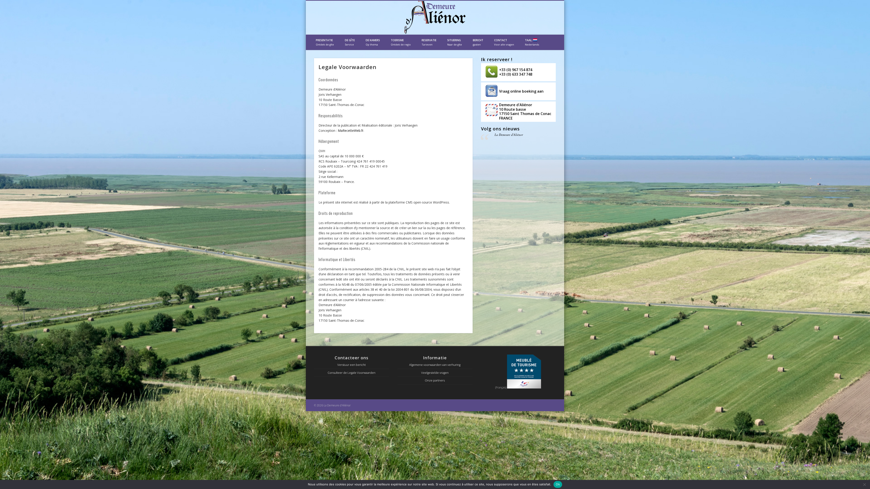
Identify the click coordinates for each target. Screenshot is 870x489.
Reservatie (429, 42)
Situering (454, 42)
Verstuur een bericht (351, 365)
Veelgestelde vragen (435, 373)
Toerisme (401, 42)
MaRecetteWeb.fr (350, 130)
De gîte (350, 42)
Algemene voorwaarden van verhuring (434, 365)
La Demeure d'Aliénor (509, 134)
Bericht (478, 42)
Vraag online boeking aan (521, 91)
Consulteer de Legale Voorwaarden (351, 373)
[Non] (864, 484)
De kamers (373, 42)
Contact (504, 42)
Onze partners (435, 380)
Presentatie (325, 42)
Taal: (532, 42)
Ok (558, 484)
